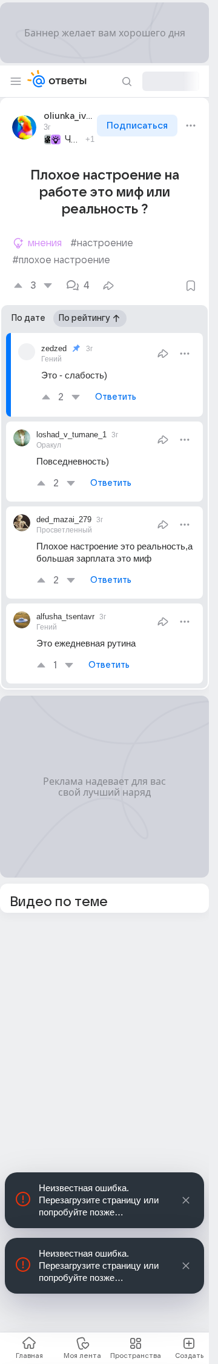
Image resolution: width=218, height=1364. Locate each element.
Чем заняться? (73, 139)
